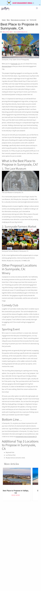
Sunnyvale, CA (15, 64)
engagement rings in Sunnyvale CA (26, 436)
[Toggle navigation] (36, 8)
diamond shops (6, 66)
